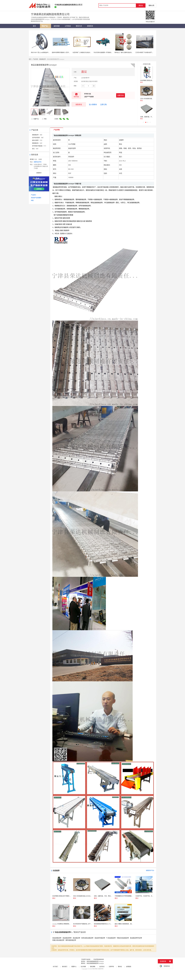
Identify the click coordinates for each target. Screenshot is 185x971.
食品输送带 (76, 938)
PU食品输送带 (111, 938)
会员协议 (101, 966)
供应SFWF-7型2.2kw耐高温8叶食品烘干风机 (43, 52)
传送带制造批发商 (98, 959)
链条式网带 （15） (37, 140)
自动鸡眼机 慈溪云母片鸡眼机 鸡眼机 (150, 80)
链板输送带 (42, 59)
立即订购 (103, 104)
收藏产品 (36, 119)
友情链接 (128, 966)
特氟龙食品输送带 (123, 938)
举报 (45, 119)
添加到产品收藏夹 (36, 198)
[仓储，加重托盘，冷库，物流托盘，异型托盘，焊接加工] (146, 109)
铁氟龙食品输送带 (58, 940)
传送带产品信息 (85, 959)
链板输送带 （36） (37, 135)
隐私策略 (92, 966)
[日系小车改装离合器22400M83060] (146, 90)
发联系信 (78, 104)
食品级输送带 (56, 938)
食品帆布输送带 (100, 938)
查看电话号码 (37, 162)
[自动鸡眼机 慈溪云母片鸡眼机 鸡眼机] (146, 72)
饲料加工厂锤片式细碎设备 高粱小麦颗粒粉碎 (127, 52)
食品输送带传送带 (136, 938)
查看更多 (39, 173)
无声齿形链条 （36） (38, 137)
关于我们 (55, 966)
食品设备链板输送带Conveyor (95, 961)
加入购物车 (93, 104)
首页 (30, 59)
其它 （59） (35, 149)
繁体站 (120, 966)
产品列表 (35, 59)
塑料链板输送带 (71, 940)
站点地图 (83, 966)
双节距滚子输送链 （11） (39, 146)
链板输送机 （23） (37, 143)
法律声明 (111, 966)
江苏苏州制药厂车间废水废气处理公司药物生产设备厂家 (151, 52)
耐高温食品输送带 (87, 938)
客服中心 (74, 966)
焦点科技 (95, 969)
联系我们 (64, 966)
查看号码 (120, 95)
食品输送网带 (67, 938)
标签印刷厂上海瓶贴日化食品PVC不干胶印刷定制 (87, 52)
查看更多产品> (150, 870)
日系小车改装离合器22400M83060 (150, 99)
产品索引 (33, 195)
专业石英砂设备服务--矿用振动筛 (103, 52)
